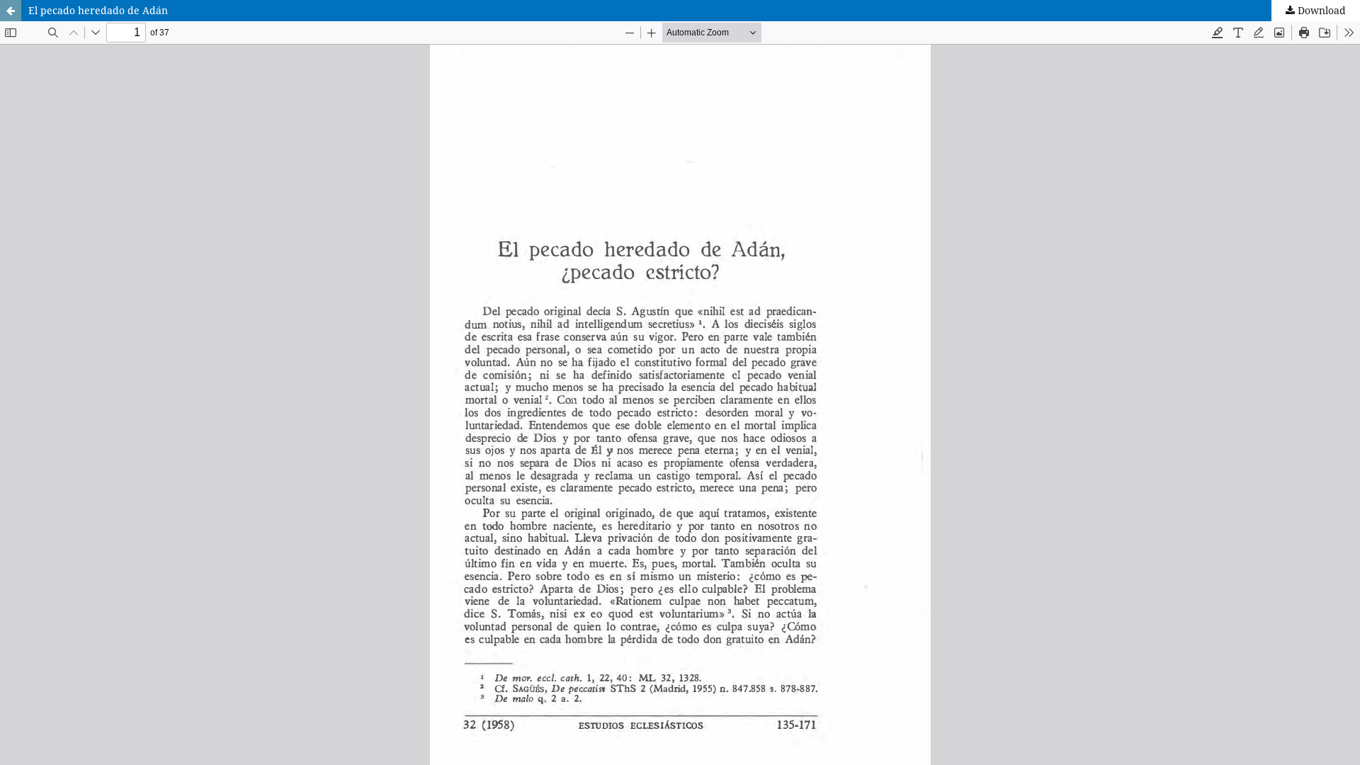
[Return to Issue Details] (10, 10)
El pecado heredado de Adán (98, 10)
